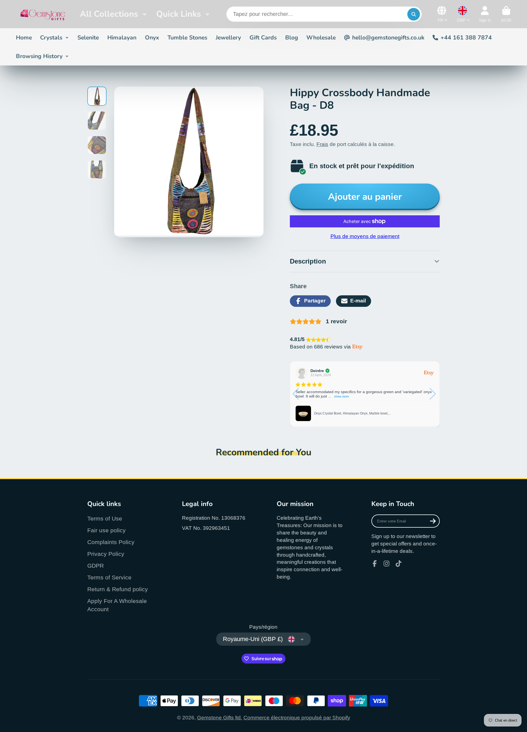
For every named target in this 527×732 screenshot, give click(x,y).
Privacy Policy (105, 554)
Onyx (152, 37)
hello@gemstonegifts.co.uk (388, 37)
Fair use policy (106, 530)
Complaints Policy (110, 542)
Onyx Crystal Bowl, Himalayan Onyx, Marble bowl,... (352, 413)
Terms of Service (109, 577)
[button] (433, 394)
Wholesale (321, 37)
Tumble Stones (187, 37)
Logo (42, 14)
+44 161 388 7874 (466, 37)
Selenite (88, 37)
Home (24, 37)
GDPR (95, 565)
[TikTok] (398, 563)
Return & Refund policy (117, 589)
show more (341, 396)
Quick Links (178, 14)
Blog (291, 37)
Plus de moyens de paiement (364, 236)
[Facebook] (374, 563)
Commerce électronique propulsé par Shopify (296, 717)
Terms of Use (104, 518)
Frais (322, 144)
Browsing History (39, 56)
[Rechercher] (413, 14)
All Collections (109, 14)
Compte (485, 14)
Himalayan (121, 37)
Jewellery (228, 37)
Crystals (51, 37)
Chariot (506, 14)
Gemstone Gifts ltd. (219, 717)
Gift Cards (263, 37)
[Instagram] (386, 563)
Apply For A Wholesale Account (117, 605)
